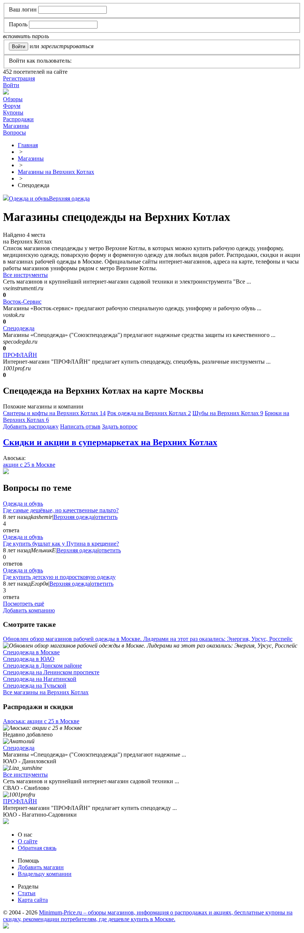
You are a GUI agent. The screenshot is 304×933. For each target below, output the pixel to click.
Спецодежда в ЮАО (28, 659)
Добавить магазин (41, 867)
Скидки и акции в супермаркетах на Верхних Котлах (110, 442)
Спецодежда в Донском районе (42, 665)
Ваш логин (23, 9)
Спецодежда (18, 328)
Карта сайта (33, 900)
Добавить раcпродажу (31, 426)
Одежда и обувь (29, 198)
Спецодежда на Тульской (34, 685)
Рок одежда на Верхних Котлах (149, 413)
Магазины (16, 126)
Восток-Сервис (22, 301)
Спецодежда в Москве (31, 652)
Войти (11, 85)
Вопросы (14, 132)
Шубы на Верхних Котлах (227, 413)
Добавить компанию (29, 610)
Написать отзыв (80, 426)
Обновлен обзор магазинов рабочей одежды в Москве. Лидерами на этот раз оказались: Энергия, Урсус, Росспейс (148, 639)
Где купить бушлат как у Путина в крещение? (61, 543)
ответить (106, 517)
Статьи (27, 893)
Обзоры (13, 99)
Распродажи (18, 119)
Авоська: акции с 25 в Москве (41, 721)
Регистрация (19, 78)
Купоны (13, 112)
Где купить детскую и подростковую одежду (59, 577)
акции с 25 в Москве (29, 464)
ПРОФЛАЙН (20, 355)
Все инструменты (25, 275)
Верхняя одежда (69, 198)
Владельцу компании (45, 874)
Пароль (18, 24)
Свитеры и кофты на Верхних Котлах (54, 413)
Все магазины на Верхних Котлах (46, 692)
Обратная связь (37, 848)
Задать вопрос (120, 426)
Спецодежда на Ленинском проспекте (51, 672)
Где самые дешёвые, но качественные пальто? (61, 510)
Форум (11, 106)
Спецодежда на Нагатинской (39, 679)
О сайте (27, 841)
